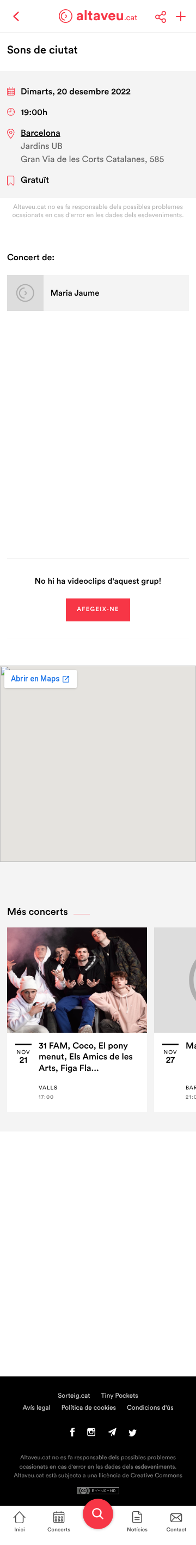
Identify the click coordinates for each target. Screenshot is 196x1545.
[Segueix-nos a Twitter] (132, 1435)
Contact (177, 1529)
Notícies (137, 1529)
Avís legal (36, 1408)
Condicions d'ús (150, 1408)
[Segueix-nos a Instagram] (91, 1435)
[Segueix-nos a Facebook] (72, 1435)
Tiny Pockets (119, 1396)
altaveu (107, 16)
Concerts (58, 1529)
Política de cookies (89, 1408)
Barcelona (40, 133)
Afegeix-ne (98, 610)
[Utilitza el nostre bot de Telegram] (112, 1435)
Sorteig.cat (74, 1396)
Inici (19, 1529)
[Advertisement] (98, 432)
